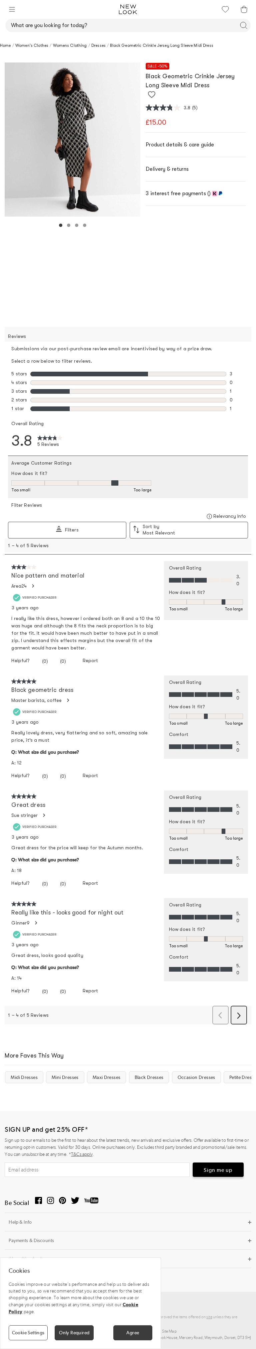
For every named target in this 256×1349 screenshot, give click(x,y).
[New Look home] (128, 9)
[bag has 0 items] (244, 9)
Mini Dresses (65, 1077)
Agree (132, 1332)
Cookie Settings (28, 1332)
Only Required (74, 1332)
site (209, 1317)
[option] (72, 140)
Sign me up (218, 1170)
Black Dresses (149, 1077)
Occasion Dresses (196, 1077)
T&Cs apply (82, 1154)
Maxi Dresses (107, 1077)
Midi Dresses (24, 1077)
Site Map (169, 1331)
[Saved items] (225, 9)
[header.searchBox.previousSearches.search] (243, 25)
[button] (12, 9)
